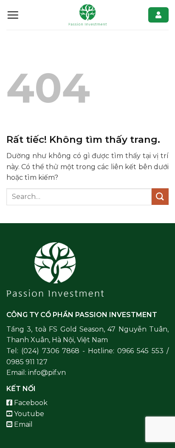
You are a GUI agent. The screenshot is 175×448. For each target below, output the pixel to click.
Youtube (28, 414)
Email (22, 424)
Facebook (30, 403)
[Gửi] (160, 196)
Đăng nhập (158, 15)
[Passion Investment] (87, 15)
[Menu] (12, 15)
